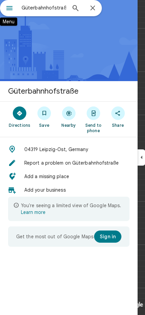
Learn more (33, 212)
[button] (69, 149)
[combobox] (44, 8)
